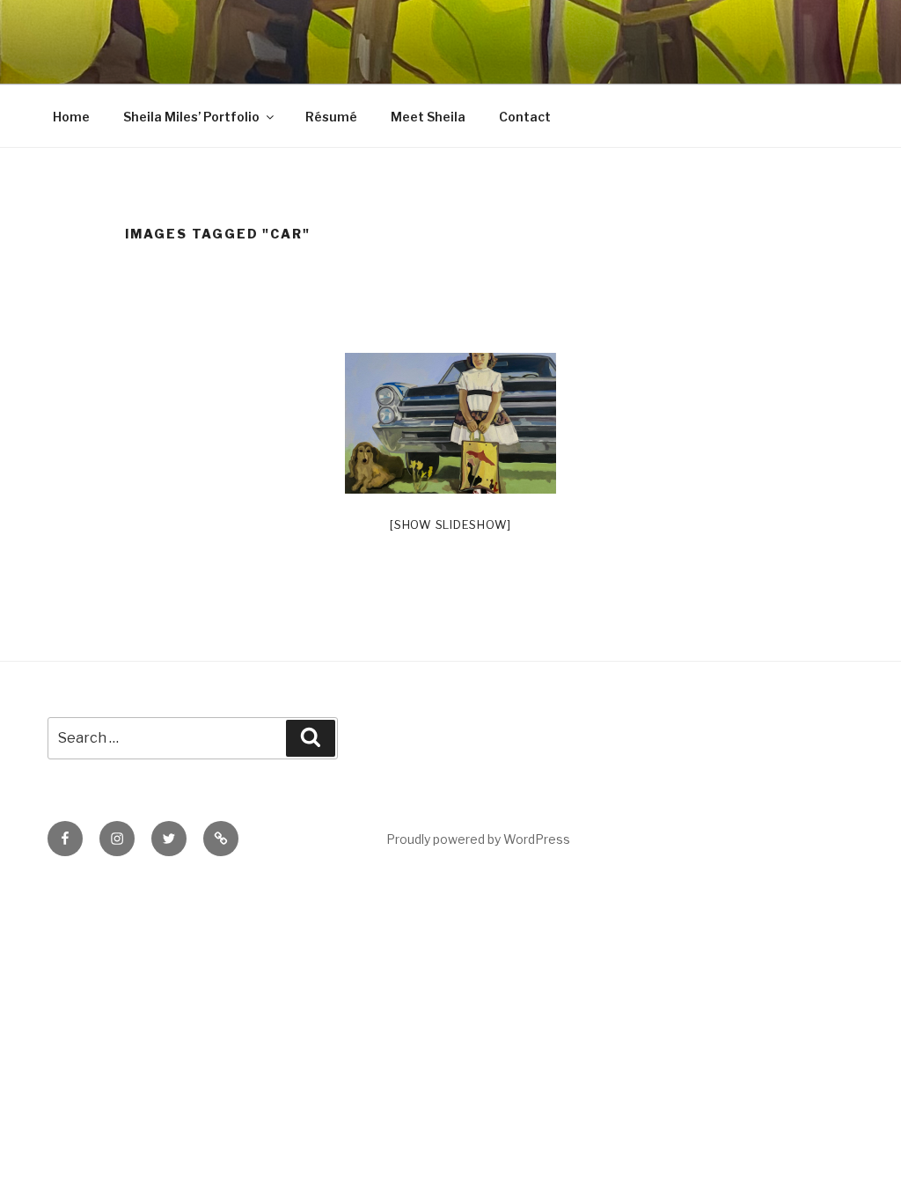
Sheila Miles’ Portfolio (191, 116)
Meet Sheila (428, 116)
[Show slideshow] (450, 524)
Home (71, 116)
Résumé (331, 116)
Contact (525, 116)
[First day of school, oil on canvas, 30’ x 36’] (450, 423)
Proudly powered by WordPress (478, 839)
